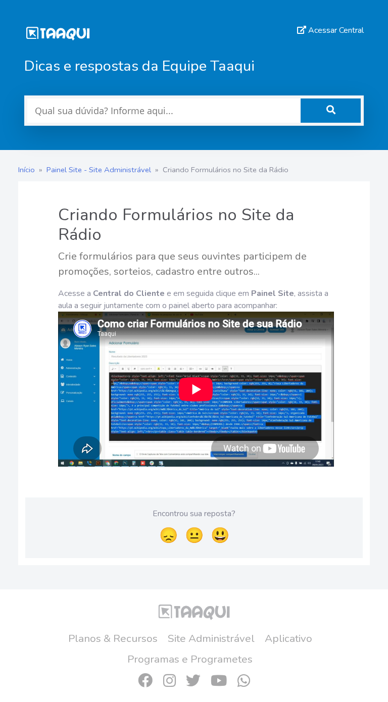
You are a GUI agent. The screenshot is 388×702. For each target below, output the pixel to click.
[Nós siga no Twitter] (193, 681)
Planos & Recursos (113, 638)
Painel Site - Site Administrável (98, 170)
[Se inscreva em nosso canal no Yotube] (219, 681)
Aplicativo (288, 638)
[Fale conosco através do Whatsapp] (243, 681)
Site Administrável (211, 638)
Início (26, 170)
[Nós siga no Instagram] (169, 681)
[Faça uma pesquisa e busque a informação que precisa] (331, 110)
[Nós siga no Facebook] (145, 681)
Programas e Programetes (190, 659)
